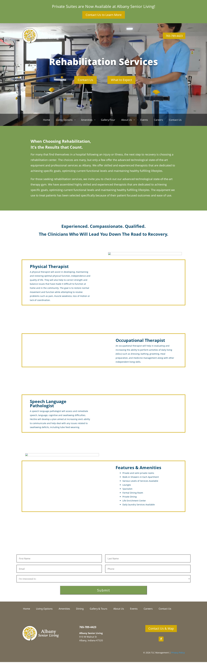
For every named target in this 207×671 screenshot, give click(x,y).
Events (134, 609)
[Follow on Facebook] (161, 639)
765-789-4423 (174, 36)
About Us (118, 609)
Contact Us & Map (161, 628)
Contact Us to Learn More (104, 15)
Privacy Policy (178, 652)
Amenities (64, 609)
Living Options (44, 609)
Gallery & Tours (98, 609)
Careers (148, 609)
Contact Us (85, 80)
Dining (80, 609)
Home (26, 609)
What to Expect (121, 80)
